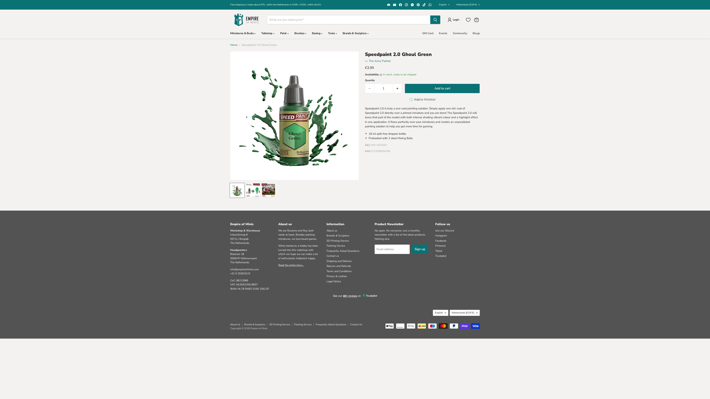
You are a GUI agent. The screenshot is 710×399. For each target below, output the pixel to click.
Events (443, 33)
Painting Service (336, 246)
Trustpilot (440, 256)
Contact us (333, 256)
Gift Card (427, 33)
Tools (331, 33)
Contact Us (356, 324)
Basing (316, 33)
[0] (468, 20)
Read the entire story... (291, 265)
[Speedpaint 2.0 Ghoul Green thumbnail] (237, 190)
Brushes (299, 33)
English (443, 4)
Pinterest (440, 246)
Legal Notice (334, 281)
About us (332, 230)
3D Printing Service (338, 241)
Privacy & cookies (337, 276)
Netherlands (466, 4)
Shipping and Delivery (339, 261)
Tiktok (438, 251)
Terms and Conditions (339, 271)
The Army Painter (380, 61)
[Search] (435, 20)
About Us (235, 324)
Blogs (476, 33)
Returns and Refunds (339, 266)
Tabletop (267, 33)
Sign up (420, 249)
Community (460, 33)
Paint (283, 33)
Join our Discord (444, 230)
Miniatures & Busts (242, 33)
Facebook (440, 241)
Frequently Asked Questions (343, 251)
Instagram (441, 235)
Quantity (370, 80)
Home (234, 45)
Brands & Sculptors (355, 33)
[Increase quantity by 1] (397, 88)
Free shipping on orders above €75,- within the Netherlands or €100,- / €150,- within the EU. (276, 4)
